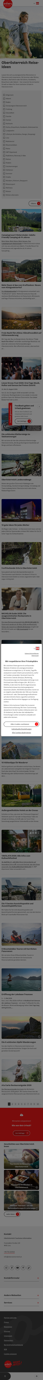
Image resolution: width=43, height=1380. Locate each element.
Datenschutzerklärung (32, 653)
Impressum (35, 656)
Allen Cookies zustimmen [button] (20, 724)
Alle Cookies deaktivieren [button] (21, 733)
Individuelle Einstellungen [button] (21, 729)
